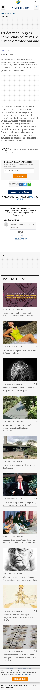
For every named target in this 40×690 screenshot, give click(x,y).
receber (20, 176)
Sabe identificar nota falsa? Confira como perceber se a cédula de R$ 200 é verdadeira (20, 657)
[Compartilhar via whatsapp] (29, 185)
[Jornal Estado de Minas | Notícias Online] (20, 8)
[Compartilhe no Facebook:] (34, 499)
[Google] (20, 235)
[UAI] (18, 2)
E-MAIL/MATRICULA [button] (21, 239)
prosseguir (20, 679)
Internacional (11, 13)
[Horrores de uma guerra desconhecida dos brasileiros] (20, 447)
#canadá (4, 152)
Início (2, 13)
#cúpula (23, 149)
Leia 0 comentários (20, 192)
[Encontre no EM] (36, 7)
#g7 (11, 152)
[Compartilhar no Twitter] (25, 185)
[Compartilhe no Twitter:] (36, 499)
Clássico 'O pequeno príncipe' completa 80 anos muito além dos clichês (18, 617)
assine (20, 199)
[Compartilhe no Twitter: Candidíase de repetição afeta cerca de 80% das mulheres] (36, 347)
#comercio (14, 149)
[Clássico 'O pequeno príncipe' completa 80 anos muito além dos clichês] (20, 596)
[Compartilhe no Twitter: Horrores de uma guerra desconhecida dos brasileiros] (36, 462)
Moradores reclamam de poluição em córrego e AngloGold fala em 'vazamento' (19, 428)
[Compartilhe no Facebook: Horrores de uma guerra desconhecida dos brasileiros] (34, 462)
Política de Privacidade (24, 674)
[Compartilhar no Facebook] (21, 185)
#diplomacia (33, 149)
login (32, 196)
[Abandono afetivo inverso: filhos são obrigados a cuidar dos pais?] (20, 369)
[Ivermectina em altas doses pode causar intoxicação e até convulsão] (20, 295)
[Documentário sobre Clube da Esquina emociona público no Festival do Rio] (20, 522)
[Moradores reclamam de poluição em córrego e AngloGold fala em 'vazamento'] (20, 407)
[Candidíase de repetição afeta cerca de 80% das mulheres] (20, 332)
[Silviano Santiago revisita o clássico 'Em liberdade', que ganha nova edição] (20, 559)
